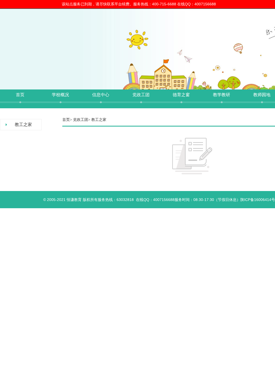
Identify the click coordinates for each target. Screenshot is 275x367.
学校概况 (60, 94)
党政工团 (141, 94)
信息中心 (100, 94)
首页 (20, 94)
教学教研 (221, 94)
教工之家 (23, 124)
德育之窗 (181, 94)
